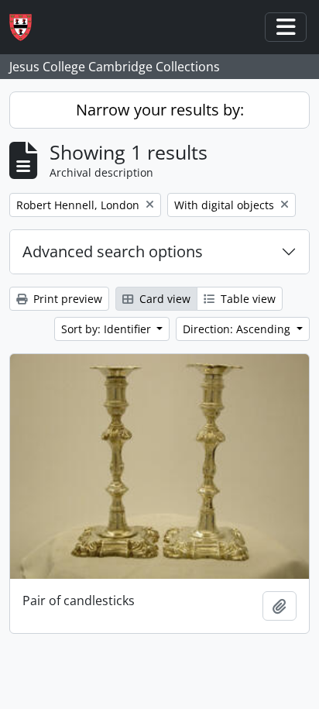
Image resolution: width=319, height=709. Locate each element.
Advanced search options (112, 251)
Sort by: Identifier (107, 329)
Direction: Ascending (238, 329)
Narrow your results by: (160, 109)
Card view (163, 298)
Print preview (66, 298)
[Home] (26, 27)
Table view (247, 298)
